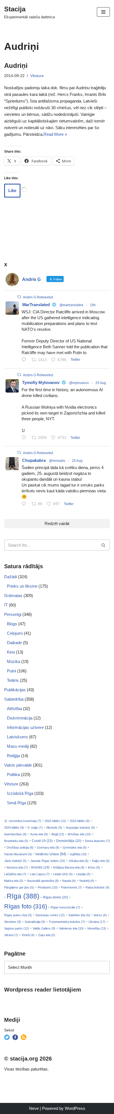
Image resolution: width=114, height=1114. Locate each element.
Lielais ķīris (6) (63, 874)
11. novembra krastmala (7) (22, 821)
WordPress (75, 1108)
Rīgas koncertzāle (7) (65, 907)
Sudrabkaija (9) (35, 921)
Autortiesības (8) (15, 834)
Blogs (12, 623)
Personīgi (12, 614)
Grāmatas (13, 595)
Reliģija (13, 755)
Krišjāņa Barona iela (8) (68, 867)
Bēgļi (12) (57, 834)
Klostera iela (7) (17, 867)
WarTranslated (36, 304)
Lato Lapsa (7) (40, 874)
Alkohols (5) (54, 827)
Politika (13, 774)
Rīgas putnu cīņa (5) (18, 915)
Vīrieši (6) (28, 935)
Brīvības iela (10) (79, 834)
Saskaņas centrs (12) (50, 915)
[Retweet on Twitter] (19, 297)
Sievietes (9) (12, 921)
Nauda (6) (69, 880)
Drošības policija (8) (20, 847)
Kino (11, 652)
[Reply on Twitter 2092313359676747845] (25, 360)
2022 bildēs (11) (55, 821)
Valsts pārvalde (18, 765)
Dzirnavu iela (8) (48, 847)
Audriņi (16, 65)
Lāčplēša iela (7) (15, 874)
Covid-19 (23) (42, 840)
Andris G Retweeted (38, 297)
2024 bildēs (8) (14, 827)
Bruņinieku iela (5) (16, 840)
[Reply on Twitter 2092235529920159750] (25, 438)
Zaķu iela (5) (46, 935)
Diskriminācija (19, 718)
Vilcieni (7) (11, 935)
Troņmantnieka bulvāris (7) (67, 921)
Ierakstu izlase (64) (50, 854)
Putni (11, 671)
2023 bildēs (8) (80, 821)
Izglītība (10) (78, 854)
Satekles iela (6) (79, 915)
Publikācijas (15, 689)
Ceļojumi (15, 633)
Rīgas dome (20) (55, 897)
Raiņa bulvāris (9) (97, 887)
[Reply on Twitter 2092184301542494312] (25, 504)
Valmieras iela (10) (71, 928)
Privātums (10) (48, 887)
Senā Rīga (16, 802)
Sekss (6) (100, 915)
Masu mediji (18, 746)
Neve (34, 1108)
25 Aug (100, 383)
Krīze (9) (94, 867)
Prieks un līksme (22, 586)
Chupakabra (34, 460)
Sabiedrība (14, 699)
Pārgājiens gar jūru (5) (19, 887)
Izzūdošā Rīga (20, 793)
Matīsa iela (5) (13, 880)
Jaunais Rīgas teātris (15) (47, 860)
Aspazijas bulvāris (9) (80, 827)
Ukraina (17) (97, 921)
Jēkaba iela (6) (79, 860)
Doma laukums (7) (97, 840)
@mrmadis (57, 461)
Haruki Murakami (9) (18, 854)
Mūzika (13, 661)
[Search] (103, 545)
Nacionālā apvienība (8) (43, 880)
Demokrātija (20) (68, 840)
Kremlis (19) (40, 867)
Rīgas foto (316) (25, 906)
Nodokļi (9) (86, 880)
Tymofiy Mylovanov (40, 382)
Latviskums (17, 736)
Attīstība (14, 708)
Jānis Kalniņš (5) (15, 860)
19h (93, 305)
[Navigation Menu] (103, 12)
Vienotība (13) (96, 928)
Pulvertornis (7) (71, 887)
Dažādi (10, 576)
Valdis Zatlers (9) (44, 928)
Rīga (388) (23, 896)
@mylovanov (79, 383)
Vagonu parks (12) (16, 928)
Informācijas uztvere (25, 727)
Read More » (55, 134)
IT (6, 605)
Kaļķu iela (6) (101, 860)
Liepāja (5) (83, 874)
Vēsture (37, 76)
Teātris (13, 680)
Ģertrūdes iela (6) (75, 847)
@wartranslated (71, 305)
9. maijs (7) (35, 827)
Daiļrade (14, 642)
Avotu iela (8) (39, 834)
